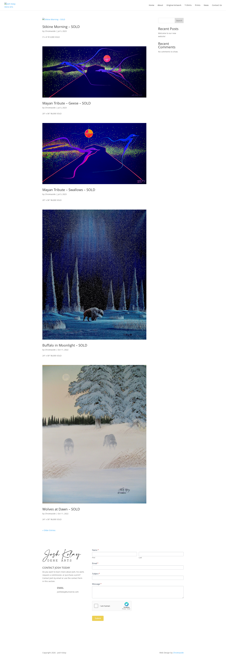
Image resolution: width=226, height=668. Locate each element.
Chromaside (50, 31)
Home (151, 5)
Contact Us (217, 5)
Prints (197, 5)
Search (179, 20)
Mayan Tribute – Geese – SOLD (66, 103)
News (206, 5)
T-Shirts (188, 5)
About (160, 5)
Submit (98, 618)
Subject (96, 574)
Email (95, 563)
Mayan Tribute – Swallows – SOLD (68, 189)
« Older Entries (48, 530)
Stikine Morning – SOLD (61, 26)
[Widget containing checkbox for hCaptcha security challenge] (112, 606)
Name (95, 550)
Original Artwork (173, 5)
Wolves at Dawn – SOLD (61, 509)
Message (96, 584)
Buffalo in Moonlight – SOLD (64, 345)
